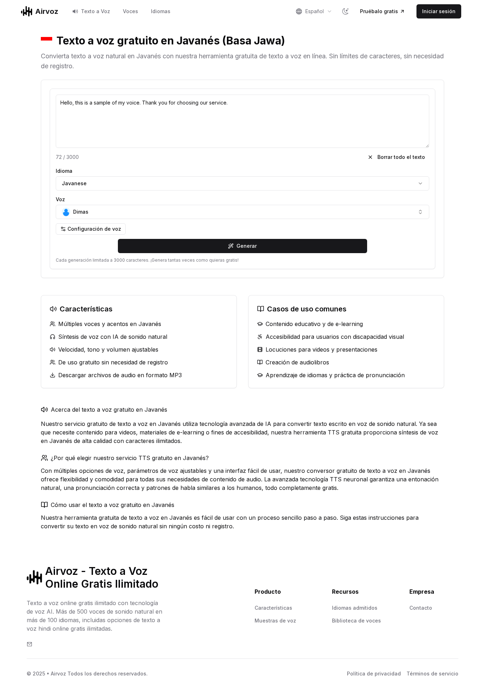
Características (273, 608)
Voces (130, 11)
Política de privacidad (374, 673)
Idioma (64, 171)
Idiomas (160, 11)
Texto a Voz (95, 11)
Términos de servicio (432, 673)
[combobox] (314, 11)
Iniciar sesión (439, 11)
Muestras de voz (275, 621)
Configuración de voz (94, 229)
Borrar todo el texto (401, 157)
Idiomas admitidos (354, 608)
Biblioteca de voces (356, 621)
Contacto (420, 608)
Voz (60, 199)
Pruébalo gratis (379, 11)
